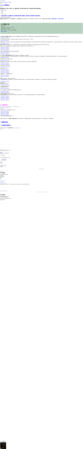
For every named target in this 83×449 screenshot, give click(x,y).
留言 (6, 157)
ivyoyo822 (2, 181)
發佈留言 (1, 166)
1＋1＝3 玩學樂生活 (4, 5)
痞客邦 (5, 157)
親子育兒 (5, 159)
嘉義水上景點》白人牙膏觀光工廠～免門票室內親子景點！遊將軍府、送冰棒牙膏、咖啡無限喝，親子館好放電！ (21, 15)
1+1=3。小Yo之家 (3, 180)
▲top (0, 161)
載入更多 (1, 162)
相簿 (2, 11)
